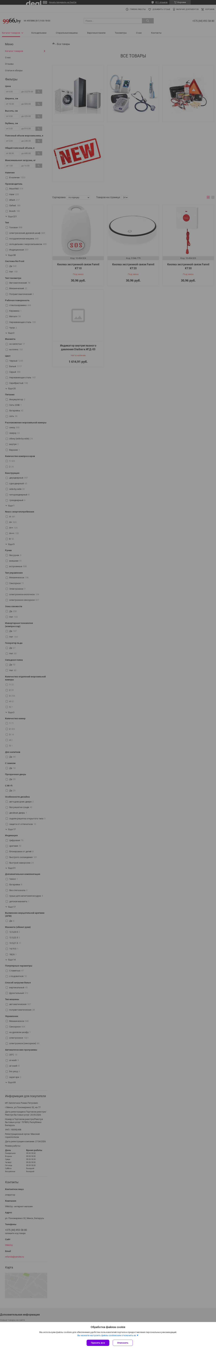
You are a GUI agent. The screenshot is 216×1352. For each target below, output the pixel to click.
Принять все (98, 1343)
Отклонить (122, 1343)
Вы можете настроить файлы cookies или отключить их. (107, 1335)
